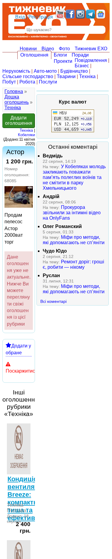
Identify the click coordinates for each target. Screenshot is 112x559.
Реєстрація (40, 16)
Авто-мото (45, 71)
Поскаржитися (22, 370)
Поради (80, 54)
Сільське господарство (27, 76)
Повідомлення (91, 60)
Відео (48, 48)
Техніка (87, 76)
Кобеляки (26, 135)
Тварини (66, 76)
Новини (28, 48)
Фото (64, 48)
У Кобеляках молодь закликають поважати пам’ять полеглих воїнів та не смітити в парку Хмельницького (74, 177)
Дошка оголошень (16, 99)
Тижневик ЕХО (91, 48)
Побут (9, 81)
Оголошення (34, 54)
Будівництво (74, 71)
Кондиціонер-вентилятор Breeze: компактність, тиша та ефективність (29, 498)
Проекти (63, 61)
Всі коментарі (53, 301)
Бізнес (82, 65)
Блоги (60, 54)
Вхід (20, 16)
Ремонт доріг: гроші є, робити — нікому (73, 264)
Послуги (48, 81)
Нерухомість (16, 71)
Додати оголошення (18, 120)
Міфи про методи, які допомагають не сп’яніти (74, 240)
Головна (13, 91)
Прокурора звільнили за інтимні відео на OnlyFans (72, 213)
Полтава (16, 510)
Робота (27, 81)
